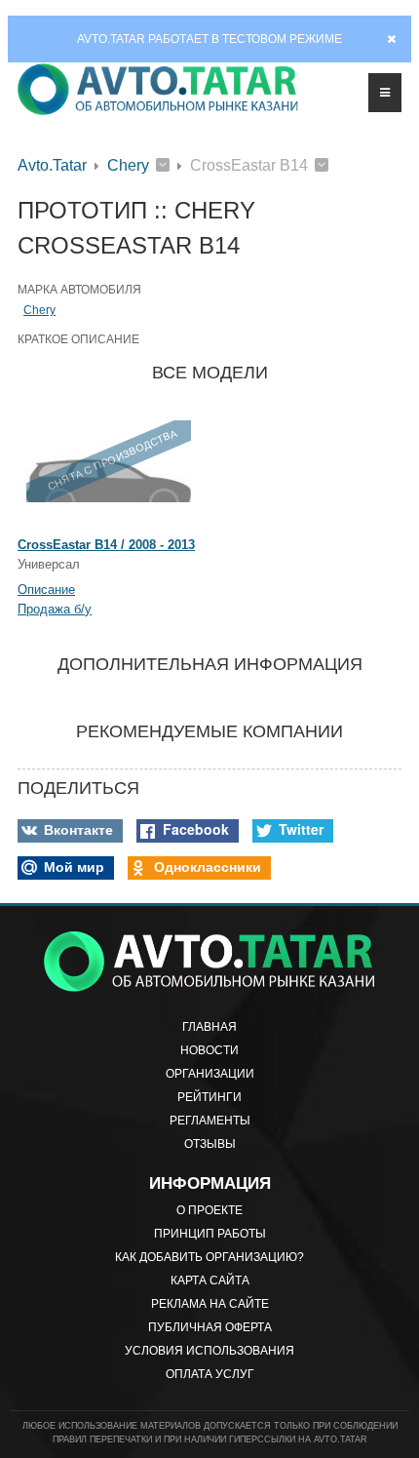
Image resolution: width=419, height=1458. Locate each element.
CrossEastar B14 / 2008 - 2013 (106, 544)
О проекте (209, 1210)
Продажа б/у (55, 609)
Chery (128, 165)
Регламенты (210, 1120)
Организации (210, 1074)
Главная (209, 1027)
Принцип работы (210, 1234)
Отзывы (210, 1144)
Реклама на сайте (210, 1304)
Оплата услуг (210, 1374)
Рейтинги (209, 1097)
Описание (46, 589)
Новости (209, 1050)
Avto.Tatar (52, 165)
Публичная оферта (210, 1327)
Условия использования (209, 1351)
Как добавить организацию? (209, 1257)
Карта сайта (210, 1280)
